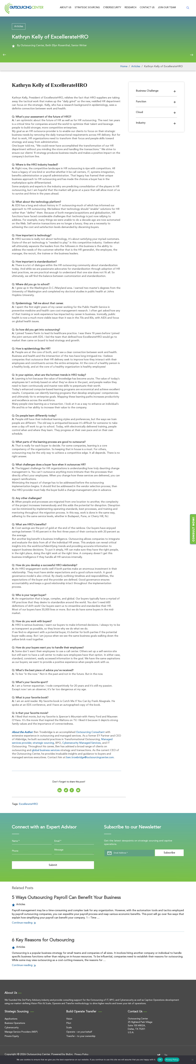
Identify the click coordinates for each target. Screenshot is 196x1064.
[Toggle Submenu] (175, 91)
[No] (192, 1059)
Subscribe (169, 852)
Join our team (167, 7)
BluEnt (69, 1054)
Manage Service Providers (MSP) (21, 1032)
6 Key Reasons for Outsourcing (43, 940)
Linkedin (59, 790)
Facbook (72, 790)
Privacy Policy (81, 1054)
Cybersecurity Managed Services (81, 743)
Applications (11, 1019)
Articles (18, 26)
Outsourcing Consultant (90, 732)
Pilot (68, 1023)
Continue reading (22, 922)
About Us (65, 7)
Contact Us (147, 7)
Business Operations (15, 1023)
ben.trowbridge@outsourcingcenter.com (90, 757)
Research (130, 7)
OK (160, 1060)
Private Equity (12, 1036)
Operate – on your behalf (79, 1032)
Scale (69, 1028)
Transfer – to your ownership (80, 1036)
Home (123, 66)
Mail (78, 790)
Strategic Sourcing (87, 7)
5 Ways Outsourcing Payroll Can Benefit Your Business (66, 897)
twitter (66, 790)
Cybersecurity (112, 7)
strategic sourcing (43, 743)
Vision (69, 1019)
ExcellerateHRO (28, 804)
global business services (46, 750)
